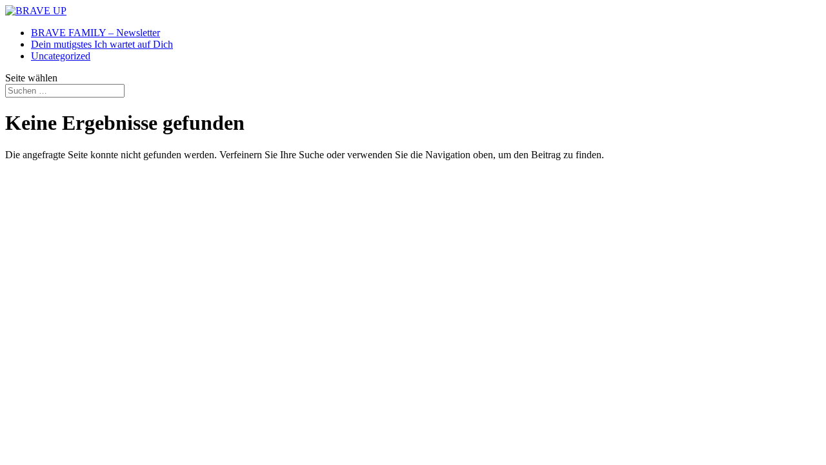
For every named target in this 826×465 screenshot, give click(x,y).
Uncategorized (60, 55)
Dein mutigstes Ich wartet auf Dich (102, 44)
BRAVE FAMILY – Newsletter (95, 32)
